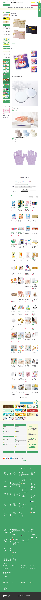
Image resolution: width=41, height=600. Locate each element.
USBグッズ (14, 517)
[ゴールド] (31, 181)
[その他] (34, 181)
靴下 (31, 510)
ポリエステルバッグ (6, 474)
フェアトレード (5, 558)
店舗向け (32, 582)
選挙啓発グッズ (5, 589)
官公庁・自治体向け (6, 582)
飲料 (31, 516)
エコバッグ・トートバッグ (6, 468)
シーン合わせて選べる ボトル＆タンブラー (24, 571)
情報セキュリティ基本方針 (22, 595)
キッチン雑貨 (23, 539)
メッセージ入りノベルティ (16, 539)
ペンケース (14, 492)
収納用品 (23, 471)
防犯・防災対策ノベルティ (32, 568)
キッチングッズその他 (24, 504)
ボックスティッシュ (24, 480)
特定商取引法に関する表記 (28, 595)
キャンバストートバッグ (6, 472)
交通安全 (5, 586)
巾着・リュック (5, 486)
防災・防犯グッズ (24, 506)
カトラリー (23, 497)
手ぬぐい (32, 483)
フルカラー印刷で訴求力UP (5, 568)
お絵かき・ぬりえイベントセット (16, 542)
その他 (13, 514)
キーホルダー (23, 475)
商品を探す (6, 10)
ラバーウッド (5, 542)
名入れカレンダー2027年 (15, 494)
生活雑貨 (23, 540)
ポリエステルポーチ (6, 494)
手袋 (31, 509)
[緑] (25, 181)
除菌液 (32, 473)
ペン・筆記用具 (14, 479)
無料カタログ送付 (6, 444)
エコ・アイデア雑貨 (24, 538)
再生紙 (4, 538)
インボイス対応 (17, 444)
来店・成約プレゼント (15, 531)
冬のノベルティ (14, 560)
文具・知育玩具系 (23, 530)
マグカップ (5, 509)
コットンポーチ (5, 495)
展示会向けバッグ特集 (23, 565)
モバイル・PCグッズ (33, 531)
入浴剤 (23, 515)
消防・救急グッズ (5, 587)
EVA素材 (5, 550)
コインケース (5, 505)
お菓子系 (23, 529)
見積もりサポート (6, 439)
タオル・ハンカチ (33, 479)
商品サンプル (17, 434)
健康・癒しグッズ (32, 529)
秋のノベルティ (14, 559)
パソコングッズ (14, 516)
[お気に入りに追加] (40, 47)
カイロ (32, 508)
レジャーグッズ (32, 496)
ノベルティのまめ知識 (6, 431)
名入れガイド (17, 436)
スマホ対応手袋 (14, 513)
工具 (22, 472)
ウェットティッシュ (24, 478)
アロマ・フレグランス (24, 488)
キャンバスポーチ (5, 496)
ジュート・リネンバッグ (6, 475)
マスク (22, 518)
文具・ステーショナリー (15, 485)
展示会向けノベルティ (6, 530)
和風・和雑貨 (32, 539)
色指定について (17, 439)
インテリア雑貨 (23, 483)
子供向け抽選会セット (15, 545)
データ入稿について (18, 441)
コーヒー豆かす (5, 547)
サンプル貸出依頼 (6, 442)
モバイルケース (14, 506)
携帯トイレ (32, 497)
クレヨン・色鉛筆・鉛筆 (15, 483)
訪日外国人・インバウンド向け (34, 538)
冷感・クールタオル (33, 484)
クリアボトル (14, 475)
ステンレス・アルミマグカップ (7, 513)
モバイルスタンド (14, 505)
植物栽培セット (23, 489)
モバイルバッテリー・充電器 (15, 503)
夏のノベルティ (14, 558)
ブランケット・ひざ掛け (24, 492)
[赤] (21, 181)
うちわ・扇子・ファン (33, 486)
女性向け (23, 535)
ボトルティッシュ (23, 481)
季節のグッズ (14, 555)
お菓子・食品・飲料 (33, 512)
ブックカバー (14, 493)
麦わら (4, 548)
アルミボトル (14, 474)
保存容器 (23, 503)
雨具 (31, 489)
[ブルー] (23, 181)
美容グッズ (23, 516)
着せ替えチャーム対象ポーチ (7, 501)
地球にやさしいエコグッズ (15, 566)
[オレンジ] (28, 181)
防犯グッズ (23, 508)
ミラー (22, 517)
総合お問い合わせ (6, 437)
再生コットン (5, 533)
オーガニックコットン (6, 541)
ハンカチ (32, 482)
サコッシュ (5, 482)
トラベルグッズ (32, 498)
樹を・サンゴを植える (6, 559)
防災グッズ (23, 507)
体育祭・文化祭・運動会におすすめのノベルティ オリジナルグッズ (24, 567)
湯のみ (4, 515)
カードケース (5, 506)
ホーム (3, 10)
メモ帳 (13, 487)
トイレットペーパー (24, 479)
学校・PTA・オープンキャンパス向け (16, 582)
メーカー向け (23, 582)
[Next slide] (9, 106)
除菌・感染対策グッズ (33, 468)
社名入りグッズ (14, 537)
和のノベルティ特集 (32, 565)
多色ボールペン (14, 482)
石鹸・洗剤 (32, 475)
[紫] (29, 181)
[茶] (30, 181)
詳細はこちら (24, 460)
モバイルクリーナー (15, 512)
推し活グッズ (14, 554)
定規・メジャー (14, 495)
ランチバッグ (5, 481)
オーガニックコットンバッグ (6, 471)
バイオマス (5, 549)
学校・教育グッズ (5, 588)
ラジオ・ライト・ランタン (33, 495)
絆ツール (14, 534)
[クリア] (16, 181)
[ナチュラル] (17, 181)
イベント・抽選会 (23, 531)
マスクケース (23, 519)
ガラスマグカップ (5, 514)
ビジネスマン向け (33, 534)
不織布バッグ (5, 473)
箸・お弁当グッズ (23, 496)
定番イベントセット (15, 544)
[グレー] (18, 181)
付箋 (13, 486)
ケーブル (14, 504)
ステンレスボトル (14, 473)
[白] (15, 181)
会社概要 (5, 426)
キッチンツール (23, 495)
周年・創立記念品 (15, 529)
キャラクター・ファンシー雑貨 (25, 532)
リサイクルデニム (5, 539)
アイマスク (32, 507)
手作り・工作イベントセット (15, 543)
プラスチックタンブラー (15, 471)
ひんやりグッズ (32, 501)
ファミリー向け (32, 536)
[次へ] (29, 397)
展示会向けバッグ (5, 529)
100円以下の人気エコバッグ (5, 565)
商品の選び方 (17, 431)
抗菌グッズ (32, 474)
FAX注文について (17, 446)
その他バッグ (5, 484)
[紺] (24, 181)
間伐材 (4, 551)
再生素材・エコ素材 (6, 532)
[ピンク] (22, 181)
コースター (23, 498)
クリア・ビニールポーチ (6, 493)
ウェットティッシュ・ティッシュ (34, 472)
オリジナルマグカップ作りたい (6, 571)
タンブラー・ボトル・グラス (16, 468)
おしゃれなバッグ (5, 483)
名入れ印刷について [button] (30, 184)
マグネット (14, 496)
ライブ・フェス (14, 552)
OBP (4, 540)
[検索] (8, 26)
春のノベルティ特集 (5, 573)
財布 (4, 504)
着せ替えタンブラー (15, 472)
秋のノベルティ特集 (5, 576)
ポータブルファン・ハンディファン (34, 487)
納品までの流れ (17, 426)
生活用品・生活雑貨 (24, 468)
